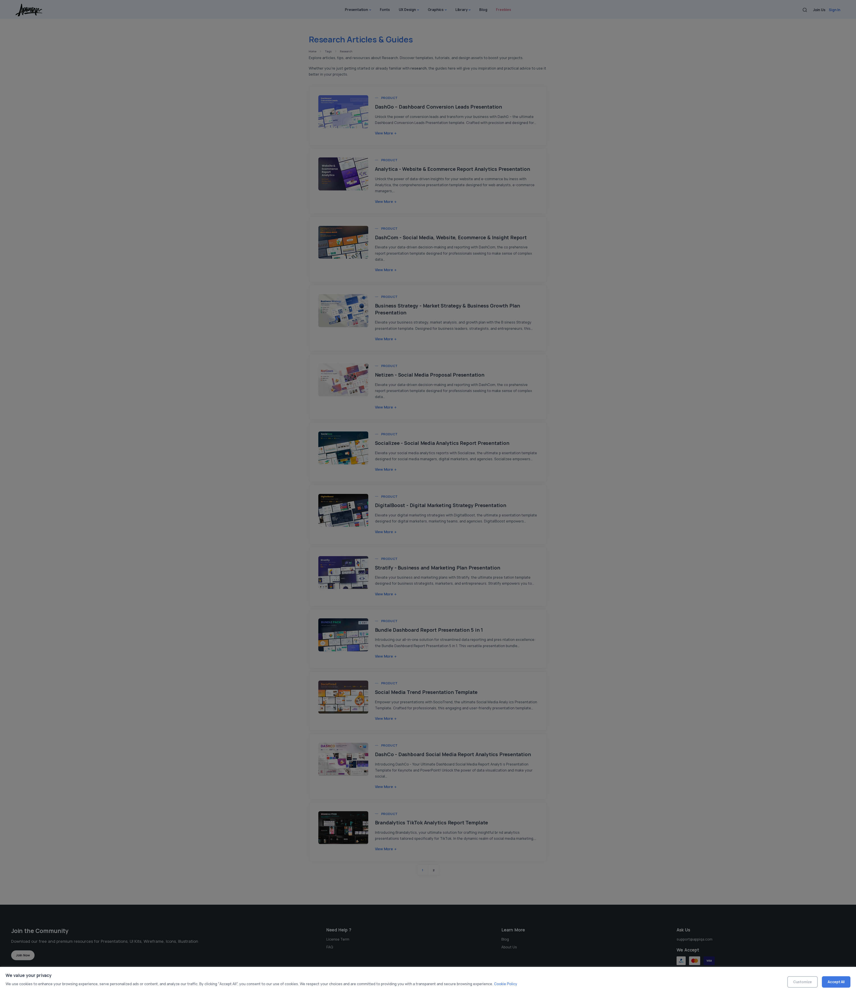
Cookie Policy (505, 983)
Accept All (836, 981)
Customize (802, 981)
